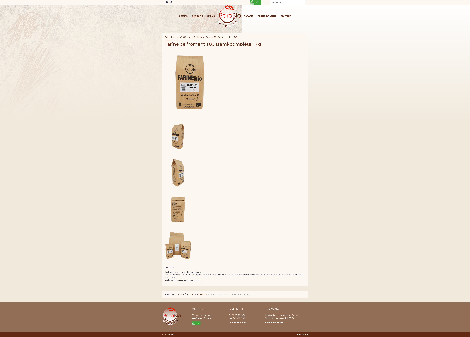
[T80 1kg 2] (178, 138)
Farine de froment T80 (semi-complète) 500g (217, 37)
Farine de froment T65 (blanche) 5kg (181, 37)
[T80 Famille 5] (178, 248)
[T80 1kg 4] (178, 211)
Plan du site (302, 334)
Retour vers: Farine (173, 40)
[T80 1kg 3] (178, 174)
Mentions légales (275, 322)
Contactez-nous (238, 322)
